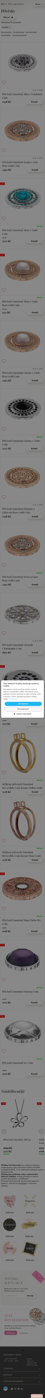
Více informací (13, 699)
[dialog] (22, 699)
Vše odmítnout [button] (23, 709)
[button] (22, 714)
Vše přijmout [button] (23, 704)
